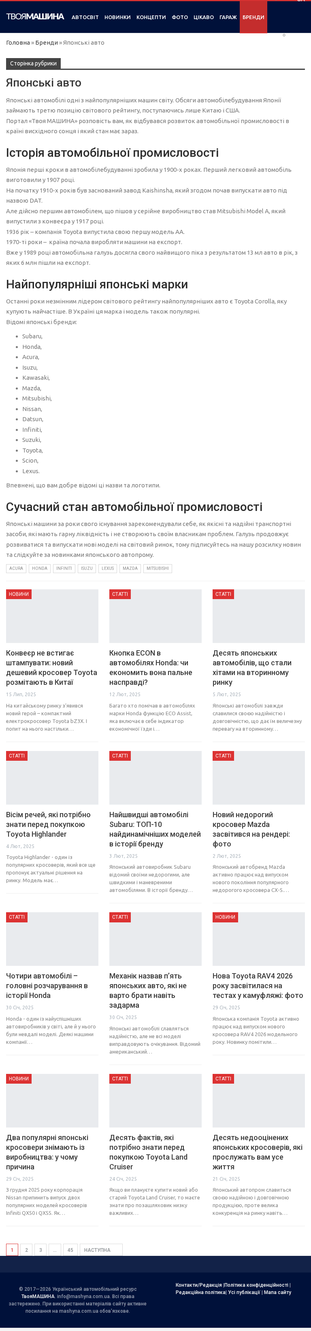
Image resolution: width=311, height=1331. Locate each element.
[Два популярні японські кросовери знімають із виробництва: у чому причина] (52, 1101)
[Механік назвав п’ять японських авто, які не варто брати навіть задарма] (155, 939)
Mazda (130, 568)
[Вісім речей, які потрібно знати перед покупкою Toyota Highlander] (52, 778)
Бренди (253, 17)
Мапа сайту (277, 1292)
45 (70, 1250)
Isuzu (87, 568)
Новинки (117, 17)
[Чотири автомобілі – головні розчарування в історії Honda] (52, 939)
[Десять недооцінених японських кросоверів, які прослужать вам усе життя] (259, 1101)
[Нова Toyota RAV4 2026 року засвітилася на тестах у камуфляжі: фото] (259, 939)
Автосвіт (85, 17)
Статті (120, 594)
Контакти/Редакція (199, 1285)
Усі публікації (244, 1292)
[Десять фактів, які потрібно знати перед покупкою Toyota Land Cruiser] (155, 1101)
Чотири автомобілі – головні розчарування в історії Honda (47, 986)
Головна (18, 42)
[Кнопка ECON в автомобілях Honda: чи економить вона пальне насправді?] (155, 616)
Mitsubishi (158, 568)
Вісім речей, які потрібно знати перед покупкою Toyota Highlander (48, 824)
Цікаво (204, 17)
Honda (39, 568)
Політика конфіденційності (256, 1285)
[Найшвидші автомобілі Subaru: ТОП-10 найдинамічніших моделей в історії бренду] (155, 778)
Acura (16, 568)
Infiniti (64, 568)
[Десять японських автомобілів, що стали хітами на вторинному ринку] (259, 616)
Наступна (98, 1250)
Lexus (108, 568)
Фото (180, 17)
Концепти (151, 17)
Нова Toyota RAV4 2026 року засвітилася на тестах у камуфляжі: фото (258, 986)
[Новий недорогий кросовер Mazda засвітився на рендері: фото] (259, 778)
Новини (19, 594)
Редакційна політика (201, 1292)
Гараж (228, 17)
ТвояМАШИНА (38, 1296)
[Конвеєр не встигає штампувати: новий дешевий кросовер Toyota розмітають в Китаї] (52, 616)
